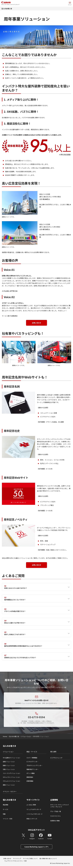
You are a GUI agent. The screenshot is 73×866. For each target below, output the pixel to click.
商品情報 (5, 805)
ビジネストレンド (56, 758)
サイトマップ (17, 858)
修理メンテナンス (32, 819)
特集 (4, 814)
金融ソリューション (9, 762)
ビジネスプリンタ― (32, 762)
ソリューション (26, 736)
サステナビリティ (55, 816)
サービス (5, 809)
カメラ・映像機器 (32, 758)
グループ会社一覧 (55, 811)
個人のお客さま (9, 799)
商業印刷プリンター (32, 769)
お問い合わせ (36, 323)
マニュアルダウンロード (34, 809)
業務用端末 (30, 777)
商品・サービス (32, 751)
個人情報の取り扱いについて (48, 858)
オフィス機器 (31, 773)
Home (5, 736)
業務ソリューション (9, 785)
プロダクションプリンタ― (34, 765)
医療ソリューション (9, 765)
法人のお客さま (6, 8)
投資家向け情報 (55, 821)
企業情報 (54, 799)
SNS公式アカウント (36, 829)
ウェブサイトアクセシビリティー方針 (15, 861)
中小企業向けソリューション (11, 758)
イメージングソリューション (11, 773)
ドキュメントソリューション (11, 781)
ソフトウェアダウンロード (34, 814)
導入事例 (53, 751)
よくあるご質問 (31, 805)
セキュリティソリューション (11, 777)
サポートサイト (33, 799)
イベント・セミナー (10, 791)
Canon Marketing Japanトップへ (36, 847)
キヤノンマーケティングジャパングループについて (59, 806)
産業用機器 (30, 781)
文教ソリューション (9, 769)
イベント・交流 (7, 819)
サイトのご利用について (30, 858)
